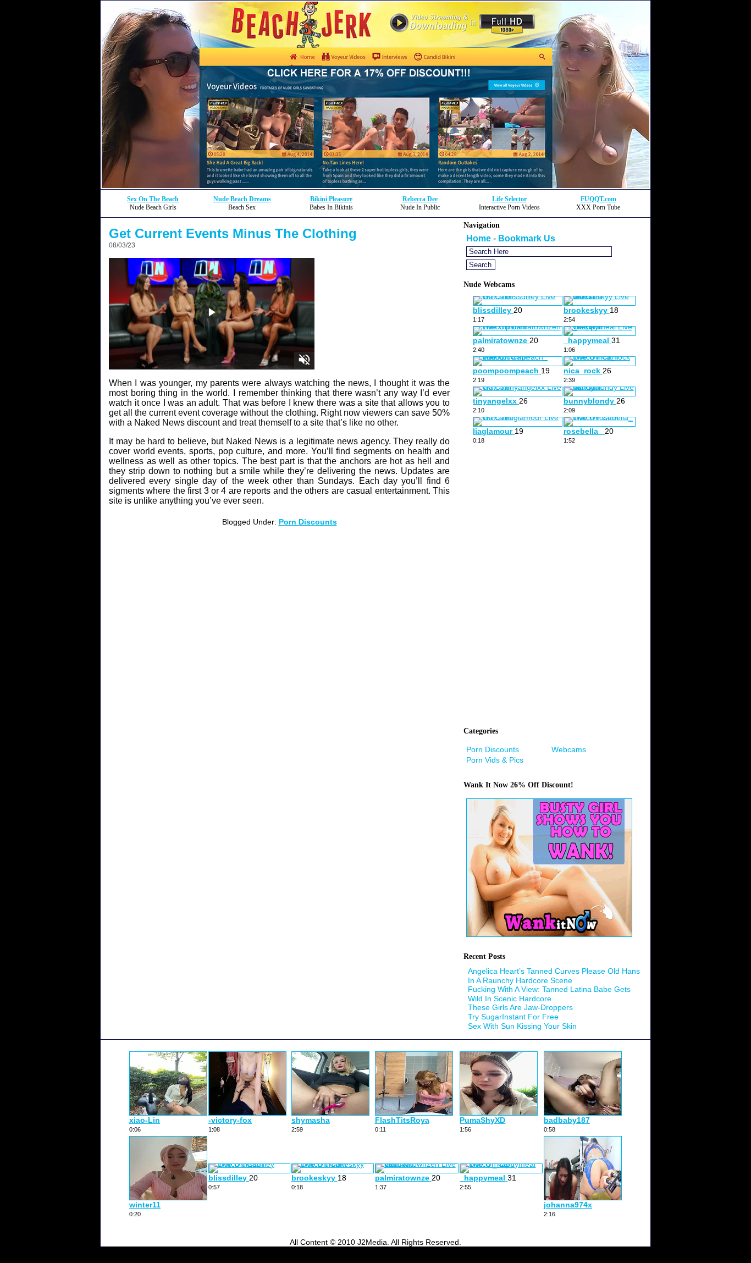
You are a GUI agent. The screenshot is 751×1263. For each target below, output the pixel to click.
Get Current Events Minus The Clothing (233, 233)
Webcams (568, 749)
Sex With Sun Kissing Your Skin (522, 1026)
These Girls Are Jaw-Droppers (520, 1007)
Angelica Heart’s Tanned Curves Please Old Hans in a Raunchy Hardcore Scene (554, 976)
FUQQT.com (598, 199)
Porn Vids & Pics (494, 759)
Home (478, 238)
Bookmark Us (526, 238)
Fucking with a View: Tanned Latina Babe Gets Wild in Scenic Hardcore (549, 994)
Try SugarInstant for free (513, 1016)
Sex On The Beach (153, 199)
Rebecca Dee (420, 199)
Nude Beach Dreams (242, 199)
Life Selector (509, 199)
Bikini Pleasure (331, 199)
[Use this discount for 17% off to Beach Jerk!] (375, 186)
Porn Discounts (308, 521)
